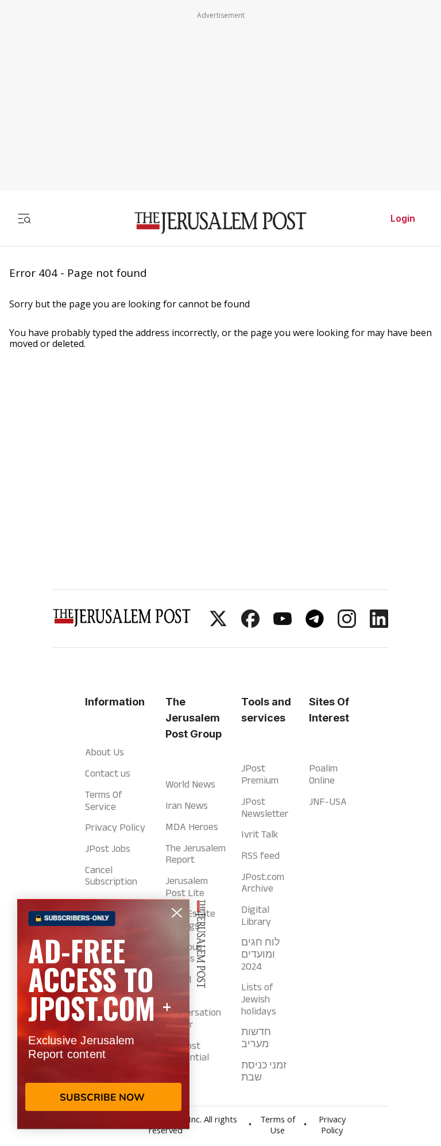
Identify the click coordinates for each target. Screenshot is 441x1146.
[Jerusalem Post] (220, 223)
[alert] (103, 1014)
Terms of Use (277, 1126)
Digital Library (256, 915)
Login (402, 218)
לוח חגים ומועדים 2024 (260, 953)
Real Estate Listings (190, 919)
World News (190, 784)
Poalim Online (323, 774)
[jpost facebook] (250, 624)
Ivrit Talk (259, 834)
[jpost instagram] (347, 624)
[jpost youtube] (282, 624)
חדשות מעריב (256, 1037)
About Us (104, 752)
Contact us (107, 773)
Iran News (186, 805)
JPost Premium (259, 774)
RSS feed (260, 855)
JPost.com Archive (262, 882)
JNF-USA (328, 801)
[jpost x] (218, 624)
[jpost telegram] (314, 624)
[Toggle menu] (24, 218)
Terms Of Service (103, 800)
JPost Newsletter (264, 807)
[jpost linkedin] (379, 624)
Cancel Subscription (111, 876)
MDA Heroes (191, 826)
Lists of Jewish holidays (258, 998)
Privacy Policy (115, 827)
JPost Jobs (107, 848)
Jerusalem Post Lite (186, 886)
